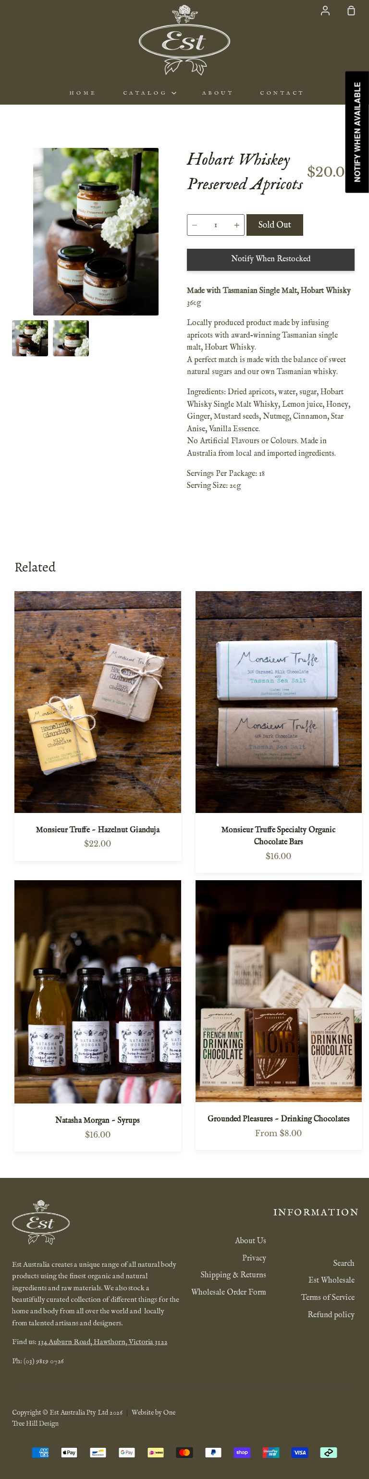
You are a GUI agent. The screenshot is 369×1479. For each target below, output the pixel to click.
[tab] (30, 338)
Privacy (254, 1258)
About (218, 93)
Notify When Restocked (270, 259)
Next (177, 256)
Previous (15, 256)
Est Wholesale (331, 1280)
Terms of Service (328, 1298)
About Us (250, 1241)
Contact (282, 93)
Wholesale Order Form (228, 1292)
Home (83, 93)
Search (344, 1264)
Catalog (147, 93)
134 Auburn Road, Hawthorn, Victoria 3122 (102, 1342)
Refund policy (331, 1315)
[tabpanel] (96, 231)
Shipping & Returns (233, 1275)
